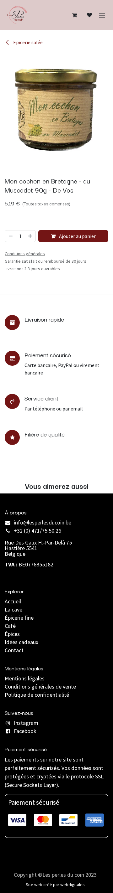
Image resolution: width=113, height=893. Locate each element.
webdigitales (72, 884)
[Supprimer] (10, 236)
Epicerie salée (27, 42)
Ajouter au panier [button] (77, 236)
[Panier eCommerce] (74, 15)
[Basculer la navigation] (102, 15)
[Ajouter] (30, 236)
